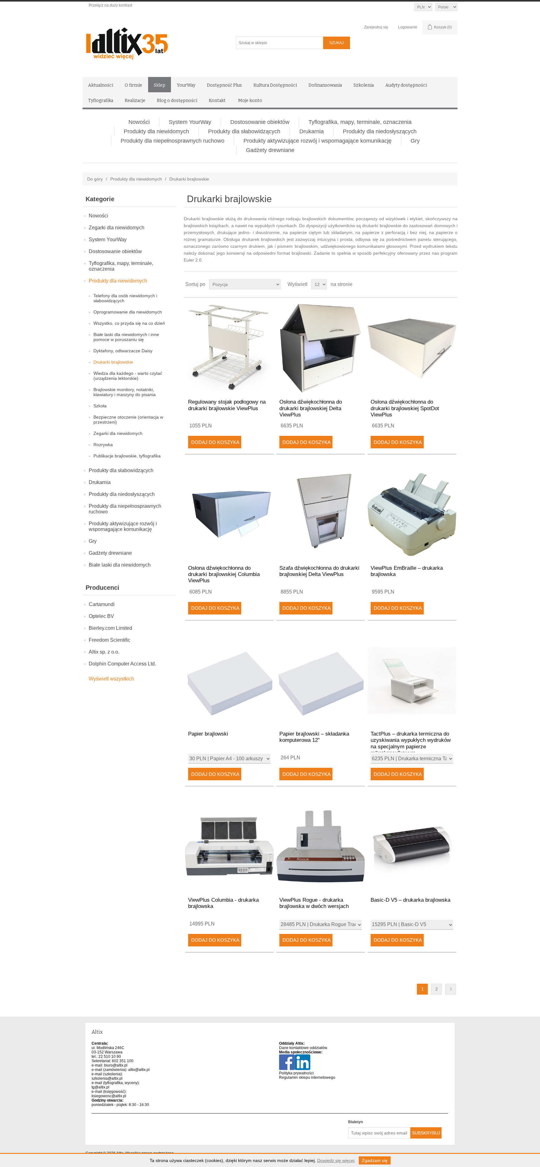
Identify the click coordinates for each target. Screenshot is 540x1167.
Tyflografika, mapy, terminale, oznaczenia (360, 122)
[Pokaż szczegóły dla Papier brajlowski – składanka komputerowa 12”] (320, 680)
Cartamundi (102, 604)
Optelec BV (101, 616)
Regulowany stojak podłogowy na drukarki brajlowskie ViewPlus (227, 405)
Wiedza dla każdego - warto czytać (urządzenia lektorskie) (127, 376)
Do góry (95, 178)
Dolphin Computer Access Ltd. (122, 663)
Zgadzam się (375, 1160)
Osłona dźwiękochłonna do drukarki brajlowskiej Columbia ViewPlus (224, 574)
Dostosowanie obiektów (259, 122)
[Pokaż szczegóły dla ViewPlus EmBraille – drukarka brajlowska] (412, 514)
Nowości (139, 122)
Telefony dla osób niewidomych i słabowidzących (125, 298)
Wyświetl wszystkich (111, 678)
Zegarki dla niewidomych (116, 227)
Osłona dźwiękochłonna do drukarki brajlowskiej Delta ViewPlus (310, 408)
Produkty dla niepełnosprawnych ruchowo (172, 141)
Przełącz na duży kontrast (110, 5)
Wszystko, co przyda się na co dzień (129, 323)
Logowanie (407, 27)
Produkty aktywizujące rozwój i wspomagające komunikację (317, 141)
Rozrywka (103, 444)
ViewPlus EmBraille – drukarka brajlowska (407, 571)
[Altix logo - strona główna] (153, 41)
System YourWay (190, 122)
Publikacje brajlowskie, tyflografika (127, 455)
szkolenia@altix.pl (107, 1078)
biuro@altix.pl (116, 1065)
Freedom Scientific (109, 640)
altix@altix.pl (139, 1070)
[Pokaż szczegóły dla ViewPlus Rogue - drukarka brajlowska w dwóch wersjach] (320, 846)
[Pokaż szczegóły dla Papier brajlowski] (229, 680)
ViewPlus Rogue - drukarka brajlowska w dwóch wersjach (314, 903)
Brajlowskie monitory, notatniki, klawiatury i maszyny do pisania (124, 392)
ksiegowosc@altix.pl (109, 1096)
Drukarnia (311, 131)
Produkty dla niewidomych (156, 131)
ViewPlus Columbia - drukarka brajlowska (223, 903)
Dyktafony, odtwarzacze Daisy (122, 350)
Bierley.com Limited (110, 628)
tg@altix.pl (100, 1087)
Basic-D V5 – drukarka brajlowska (410, 900)
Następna (450, 989)
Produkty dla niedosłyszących (380, 131)
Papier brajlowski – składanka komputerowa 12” (314, 737)
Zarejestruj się (376, 27)
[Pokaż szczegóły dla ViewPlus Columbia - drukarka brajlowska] (229, 846)
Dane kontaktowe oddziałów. (303, 1048)
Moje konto (250, 100)
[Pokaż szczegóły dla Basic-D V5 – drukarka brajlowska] (412, 846)
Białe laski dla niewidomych (120, 565)
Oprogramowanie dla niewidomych (127, 311)
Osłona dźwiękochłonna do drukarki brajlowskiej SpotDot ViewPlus (405, 408)
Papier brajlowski (208, 734)
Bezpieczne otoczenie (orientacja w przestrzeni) (128, 420)
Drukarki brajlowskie (113, 361)
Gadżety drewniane (270, 150)
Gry (415, 141)
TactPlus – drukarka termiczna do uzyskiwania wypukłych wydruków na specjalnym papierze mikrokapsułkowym (411, 743)
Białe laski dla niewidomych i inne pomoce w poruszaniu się (126, 337)
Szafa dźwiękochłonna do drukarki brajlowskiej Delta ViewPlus (319, 571)
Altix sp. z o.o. (104, 652)
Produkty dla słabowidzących (244, 131)
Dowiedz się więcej (335, 1160)
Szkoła (100, 405)
